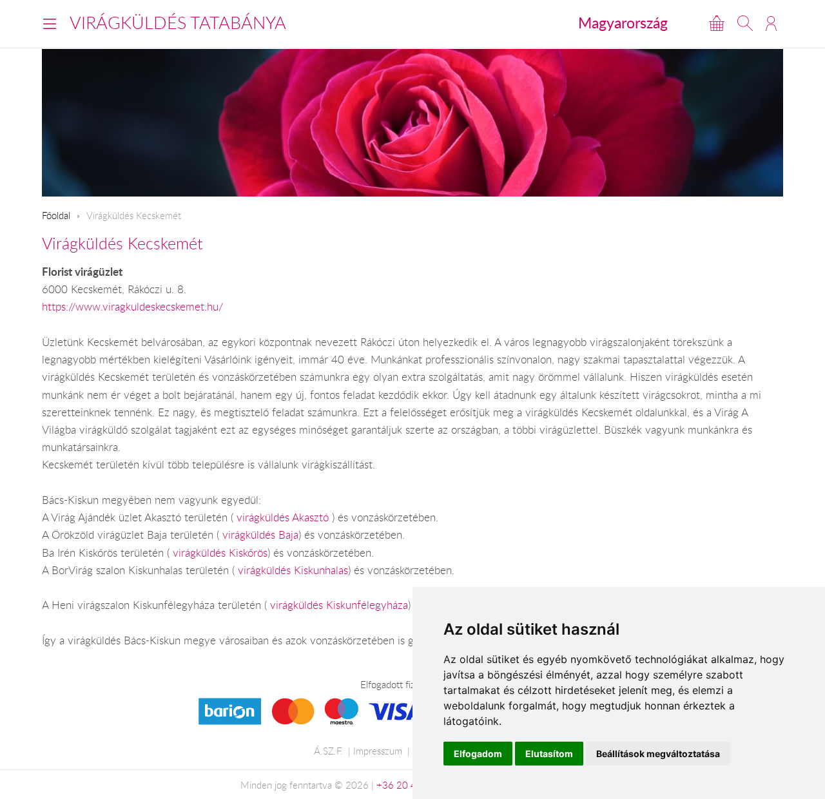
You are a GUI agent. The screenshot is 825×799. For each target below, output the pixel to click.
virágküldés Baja (260, 535)
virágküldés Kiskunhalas (293, 570)
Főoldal (56, 215)
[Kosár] (716, 23)
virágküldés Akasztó (284, 517)
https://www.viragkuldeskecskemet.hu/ (132, 307)
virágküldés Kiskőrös (220, 553)
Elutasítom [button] (549, 753)
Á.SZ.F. (328, 750)
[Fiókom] (771, 23)
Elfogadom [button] (478, 753)
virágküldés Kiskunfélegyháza (339, 605)
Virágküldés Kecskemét (122, 243)
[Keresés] (745, 23)
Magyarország (623, 22)
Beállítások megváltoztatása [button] (658, 753)
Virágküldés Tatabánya (178, 22)
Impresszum (377, 750)
